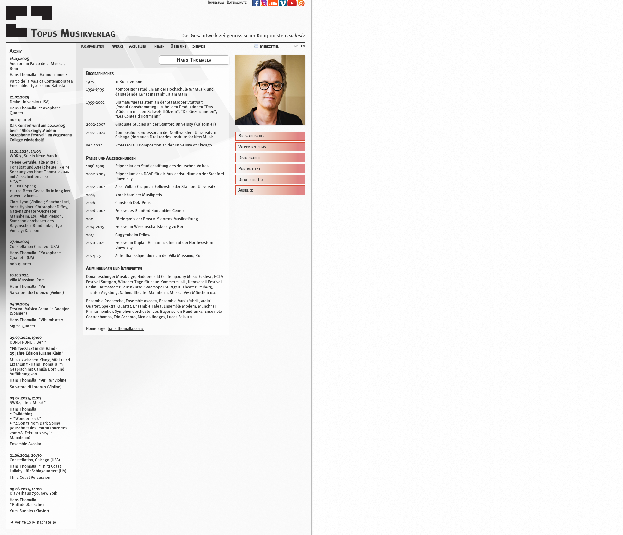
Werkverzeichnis (252, 147)
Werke (117, 46)
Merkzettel (269, 46)
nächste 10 (44, 522)
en (303, 45)
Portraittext (249, 168)
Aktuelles (137, 46)
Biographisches (251, 136)
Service (198, 46)
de (296, 45)
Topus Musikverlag (73, 33)
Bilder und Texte (252, 179)
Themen (158, 46)
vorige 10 (20, 522)
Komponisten (92, 46)
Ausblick (245, 190)
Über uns (178, 46)
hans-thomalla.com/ (126, 328)
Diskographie (249, 157)
